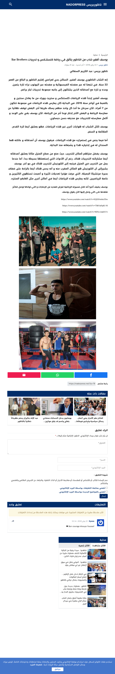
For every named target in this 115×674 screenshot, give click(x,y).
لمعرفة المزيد (36, 664)
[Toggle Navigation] (106, 4)
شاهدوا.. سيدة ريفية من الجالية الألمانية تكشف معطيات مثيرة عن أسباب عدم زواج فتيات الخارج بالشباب (73, 555)
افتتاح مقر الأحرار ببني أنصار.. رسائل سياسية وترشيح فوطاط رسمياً (90, 421)
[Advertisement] (57, 30)
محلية (95, 55)
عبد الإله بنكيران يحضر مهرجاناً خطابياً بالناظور (24, 419)
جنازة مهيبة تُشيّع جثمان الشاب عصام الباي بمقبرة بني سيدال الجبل (74, 601)
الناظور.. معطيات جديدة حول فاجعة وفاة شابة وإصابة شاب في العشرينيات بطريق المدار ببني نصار (73, 590)
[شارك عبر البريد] (24, 375)
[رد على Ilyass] (12, 521)
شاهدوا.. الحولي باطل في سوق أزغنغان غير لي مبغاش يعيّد (74, 563)
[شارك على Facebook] (91, 375)
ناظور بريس (103, 65)
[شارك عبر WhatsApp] (57, 375)
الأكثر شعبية (84, 545)
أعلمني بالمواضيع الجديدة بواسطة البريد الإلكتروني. (82, 492)
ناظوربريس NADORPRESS (84, 4)
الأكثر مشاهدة (99, 545)
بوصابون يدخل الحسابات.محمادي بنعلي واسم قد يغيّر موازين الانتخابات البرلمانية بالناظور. (57, 421)
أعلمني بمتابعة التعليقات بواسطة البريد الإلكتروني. (82, 488)
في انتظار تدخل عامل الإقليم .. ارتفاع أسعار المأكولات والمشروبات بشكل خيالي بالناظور (74, 577)
